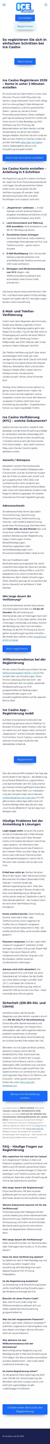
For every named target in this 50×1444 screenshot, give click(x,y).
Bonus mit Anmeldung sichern (25, 1096)
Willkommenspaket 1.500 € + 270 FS (21, 673)
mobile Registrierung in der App (19, 797)
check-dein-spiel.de (34, 1129)
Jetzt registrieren (17, 648)
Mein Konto (25, 61)
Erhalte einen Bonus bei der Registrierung (25, 1409)
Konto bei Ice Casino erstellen (24, 157)
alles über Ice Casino (31, 142)
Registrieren (25, 26)
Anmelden (25, 17)
